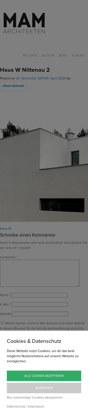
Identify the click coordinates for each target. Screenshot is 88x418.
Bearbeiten (44, 388)
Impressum (36, 406)
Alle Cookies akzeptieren (44, 376)
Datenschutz (16, 406)
